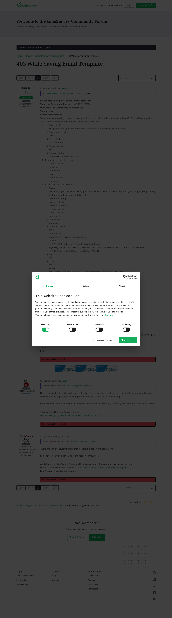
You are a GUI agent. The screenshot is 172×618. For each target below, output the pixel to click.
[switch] (70, 329)
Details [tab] (86, 286)
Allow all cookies (128, 340)
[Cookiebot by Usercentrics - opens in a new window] (125, 277)
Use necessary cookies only (104, 340)
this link (109, 315)
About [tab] (122, 286)
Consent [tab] (50, 286)
